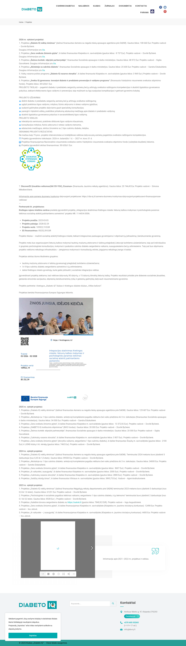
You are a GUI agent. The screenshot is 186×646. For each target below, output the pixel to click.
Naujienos (83, 6)
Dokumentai (125, 6)
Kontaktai (141, 6)
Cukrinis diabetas (65, 6)
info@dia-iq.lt (129, 629)
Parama (144, 12)
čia (43, 50)
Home (21, 22)
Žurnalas (110, 6)
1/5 (43, 574)
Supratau (33, 636)
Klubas (96, 6)
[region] (33, 627)
